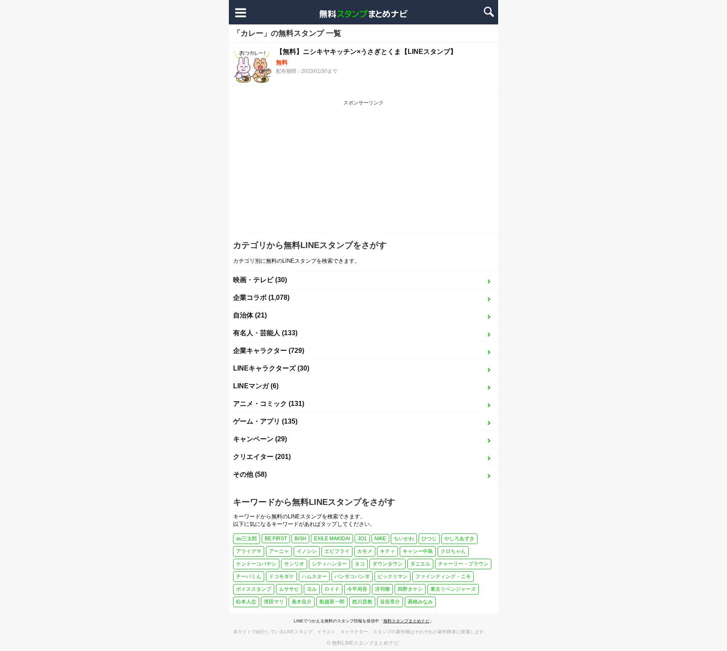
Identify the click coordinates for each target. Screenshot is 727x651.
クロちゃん (453, 551)
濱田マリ (274, 602)
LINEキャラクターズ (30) (271, 368)
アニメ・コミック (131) (268, 403)
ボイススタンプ (253, 589)
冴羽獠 (382, 589)
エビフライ (337, 551)
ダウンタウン (387, 564)
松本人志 (246, 602)
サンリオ (294, 564)
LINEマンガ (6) (256, 386)
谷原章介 (390, 602)
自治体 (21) (250, 315)
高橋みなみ (420, 602)
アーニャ (279, 551)
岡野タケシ (410, 589)
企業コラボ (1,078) (261, 297)
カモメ (364, 551)
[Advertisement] (363, 170)
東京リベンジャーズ (453, 589)
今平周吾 (357, 589)
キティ (387, 551)
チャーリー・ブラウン (463, 564)
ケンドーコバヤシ (256, 564)
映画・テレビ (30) (260, 279)
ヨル (312, 589)
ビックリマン (392, 576)
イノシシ (307, 551)
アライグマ (248, 551)
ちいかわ (404, 539)
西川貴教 (362, 602)
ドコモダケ (281, 576)
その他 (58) (250, 474)
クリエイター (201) (262, 456)
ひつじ (429, 539)
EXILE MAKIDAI (332, 539)
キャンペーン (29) (260, 439)
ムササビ (289, 589)
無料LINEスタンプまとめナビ (365, 643)
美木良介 (302, 602)
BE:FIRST (276, 539)
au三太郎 (246, 539)
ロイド (332, 589)
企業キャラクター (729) (268, 350)
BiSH (300, 539)
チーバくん (248, 576)
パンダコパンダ (352, 576)
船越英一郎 (332, 602)
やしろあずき (459, 539)
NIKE (380, 539)
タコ (360, 564)
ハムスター (314, 576)
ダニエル (420, 564)
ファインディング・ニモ (443, 576)
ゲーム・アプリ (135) (265, 421)
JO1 (362, 539)
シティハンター (329, 564)
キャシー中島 (418, 551)
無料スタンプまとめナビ (406, 621)
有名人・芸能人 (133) (265, 332)
